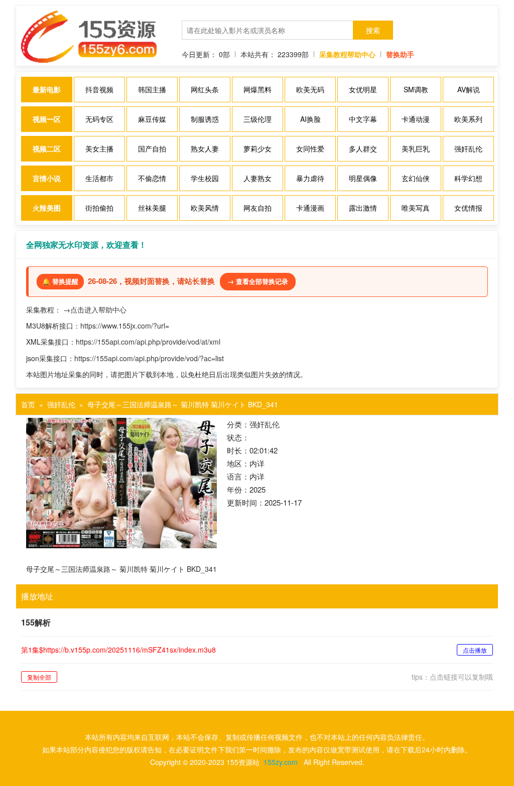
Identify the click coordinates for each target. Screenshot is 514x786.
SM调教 (416, 89)
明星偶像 (363, 178)
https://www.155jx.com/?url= (124, 326)
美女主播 (99, 148)
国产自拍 (152, 148)
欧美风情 (205, 208)
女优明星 (363, 89)
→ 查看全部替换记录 (257, 281)
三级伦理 (257, 119)
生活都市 (99, 178)
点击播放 (475, 650)
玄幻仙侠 (416, 178)
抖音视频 (99, 89)
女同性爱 (310, 148)
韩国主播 (152, 89)
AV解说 (468, 89)
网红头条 (205, 89)
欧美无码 (310, 89)
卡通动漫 (416, 119)
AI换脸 (310, 119)
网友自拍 (257, 208)
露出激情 (363, 208)
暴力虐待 (310, 178)
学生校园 (205, 178)
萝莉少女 (257, 148)
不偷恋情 (152, 178)
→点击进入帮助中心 (94, 309)
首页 (28, 404)
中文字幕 (363, 119)
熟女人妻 (205, 148)
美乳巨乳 (416, 148)
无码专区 (99, 119)
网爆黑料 (257, 89)
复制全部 (39, 677)
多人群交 (363, 148)
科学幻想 (468, 178)
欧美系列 (468, 119)
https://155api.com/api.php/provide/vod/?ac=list (149, 358)
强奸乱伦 (468, 148)
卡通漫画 (310, 208)
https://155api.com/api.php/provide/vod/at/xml (148, 342)
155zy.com (281, 762)
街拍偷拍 (99, 208)
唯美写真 (416, 208)
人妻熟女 (257, 178)
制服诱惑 (205, 119)
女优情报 (468, 208)
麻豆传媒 (152, 119)
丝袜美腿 (152, 208)
